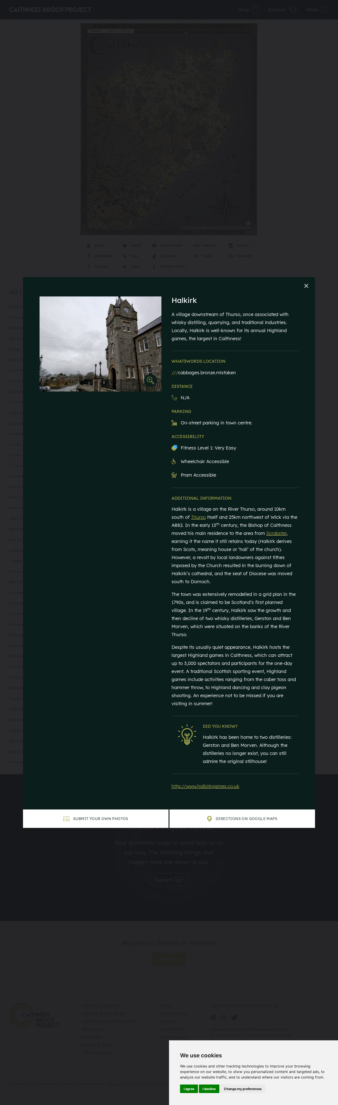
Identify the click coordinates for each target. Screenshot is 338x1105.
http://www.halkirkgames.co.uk (205, 786)
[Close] (306, 286)
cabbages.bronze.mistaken (204, 372)
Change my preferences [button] (243, 1089)
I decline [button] (209, 1089)
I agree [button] (189, 1089)
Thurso (198, 517)
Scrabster (276, 533)
